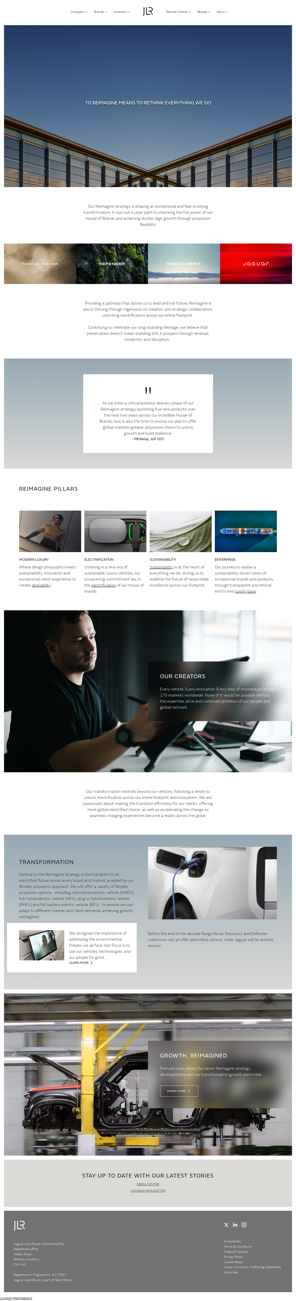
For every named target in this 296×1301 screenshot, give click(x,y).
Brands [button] (99, 12)
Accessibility (232, 1241)
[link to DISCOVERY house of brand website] (184, 264)
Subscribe (231, 1272)
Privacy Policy (233, 1257)
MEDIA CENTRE (148, 1184)
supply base (245, 591)
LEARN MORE (176, 1091)
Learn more (79, 963)
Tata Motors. (64, 1280)
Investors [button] (120, 12)
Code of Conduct (236, 1252)
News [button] (221, 12)
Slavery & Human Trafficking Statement (252, 1267)
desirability (41, 585)
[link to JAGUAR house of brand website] (256, 264)
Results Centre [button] (176, 12)
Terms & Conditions (237, 1246)
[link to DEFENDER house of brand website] (112, 264)
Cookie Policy (233, 1262)
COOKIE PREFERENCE (16, 1299)
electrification (103, 585)
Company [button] (77, 12)
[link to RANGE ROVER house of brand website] (40, 264)
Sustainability (161, 566)
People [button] (202, 12)
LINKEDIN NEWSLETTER (148, 1191)
